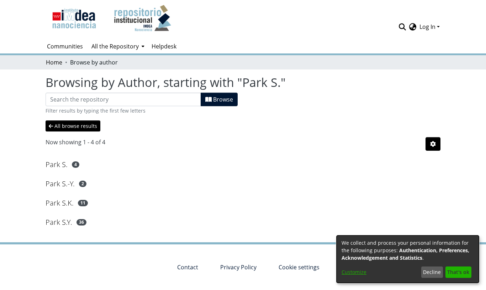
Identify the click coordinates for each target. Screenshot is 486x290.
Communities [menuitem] (65, 46)
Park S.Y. (59, 222)
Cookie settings (299, 267)
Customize (354, 272)
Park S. (57, 164)
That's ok (458, 272)
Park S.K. (60, 203)
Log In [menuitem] (427, 27)
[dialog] (408, 259)
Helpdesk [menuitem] (164, 46)
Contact (187, 267)
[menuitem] (117, 46)
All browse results (75, 126)
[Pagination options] (433, 144)
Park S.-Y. (60, 183)
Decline (432, 272)
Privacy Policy (238, 267)
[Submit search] (402, 26)
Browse (222, 99)
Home (54, 62)
